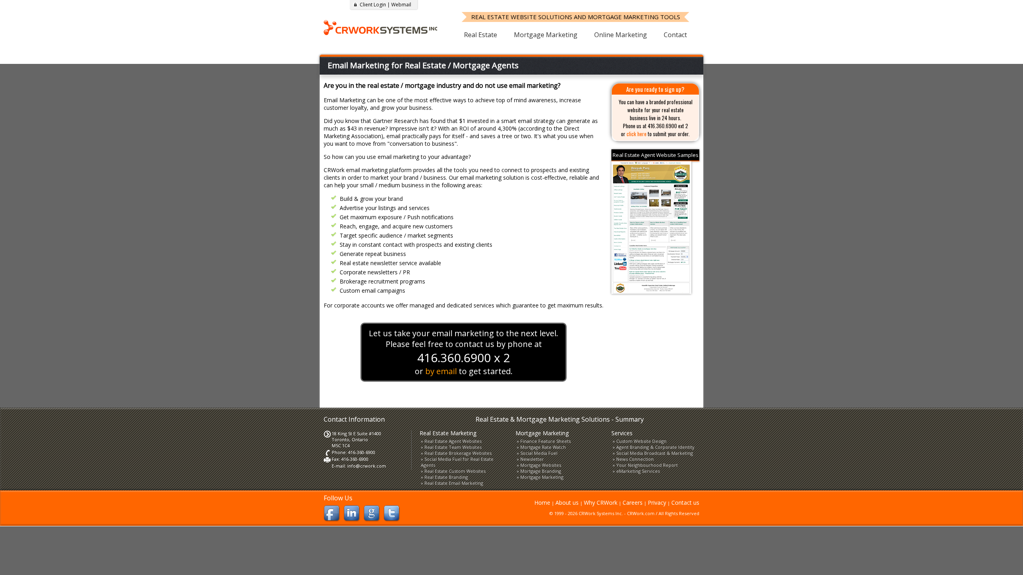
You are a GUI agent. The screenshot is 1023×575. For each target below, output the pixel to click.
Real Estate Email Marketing (453, 483)
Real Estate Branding (446, 477)
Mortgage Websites (540, 465)
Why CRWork (600, 502)
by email (441, 371)
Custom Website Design (641, 441)
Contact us (685, 502)
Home (542, 502)
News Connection (635, 459)
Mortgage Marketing (545, 34)
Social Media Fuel (538, 453)
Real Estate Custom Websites (455, 471)
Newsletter (532, 459)
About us (567, 502)
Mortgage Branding (540, 471)
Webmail (401, 4)
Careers (633, 502)
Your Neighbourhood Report (647, 465)
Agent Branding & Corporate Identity (655, 447)
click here (637, 134)
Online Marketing (620, 34)
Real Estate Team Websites (453, 447)
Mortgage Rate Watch (543, 447)
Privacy (657, 502)
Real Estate (480, 34)
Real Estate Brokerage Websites (458, 453)
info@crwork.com (366, 466)
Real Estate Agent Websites (453, 441)
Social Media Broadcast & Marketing (654, 453)
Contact (675, 34)
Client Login (373, 4)
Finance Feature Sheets (545, 441)
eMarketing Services (638, 471)
